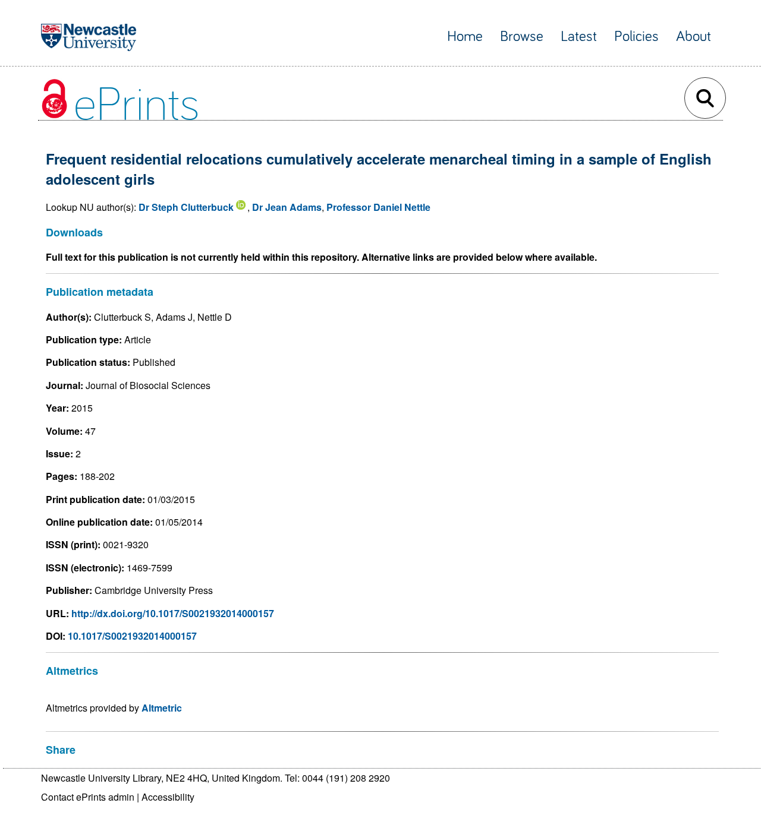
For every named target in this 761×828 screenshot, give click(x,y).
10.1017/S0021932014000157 (132, 636)
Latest (579, 36)
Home (465, 36)
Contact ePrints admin (87, 797)
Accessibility (167, 797)
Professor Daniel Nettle (378, 207)
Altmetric (161, 708)
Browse (521, 36)
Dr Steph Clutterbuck (186, 207)
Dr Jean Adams (287, 207)
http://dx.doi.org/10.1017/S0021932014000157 (172, 613)
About (693, 36)
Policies (636, 36)
